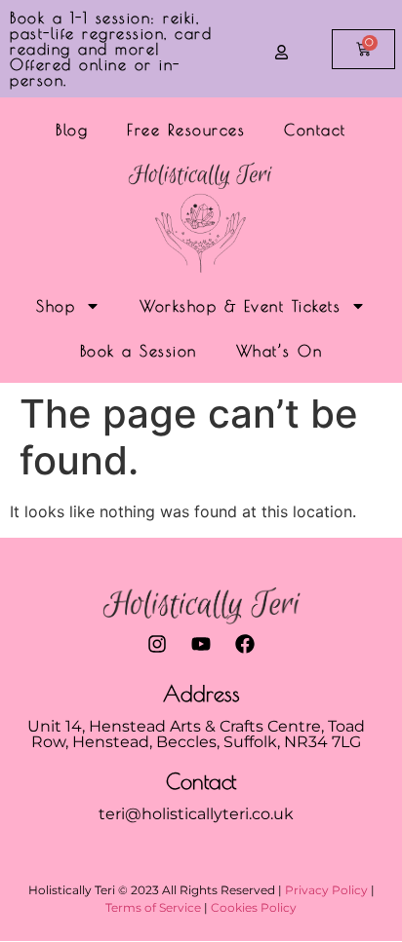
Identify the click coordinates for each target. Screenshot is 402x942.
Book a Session (138, 350)
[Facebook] (244, 643)
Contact (315, 129)
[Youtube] (201, 643)
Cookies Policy (254, 907)
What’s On (279, 350)
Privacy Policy (326, 890)
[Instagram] (157, 643)
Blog (72, 129)
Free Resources (186, 129)
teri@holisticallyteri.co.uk (196, 814)
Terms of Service (153, 907)
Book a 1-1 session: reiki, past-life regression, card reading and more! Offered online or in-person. (111, 49)
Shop (55, 306)
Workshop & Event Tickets (240, 306)
